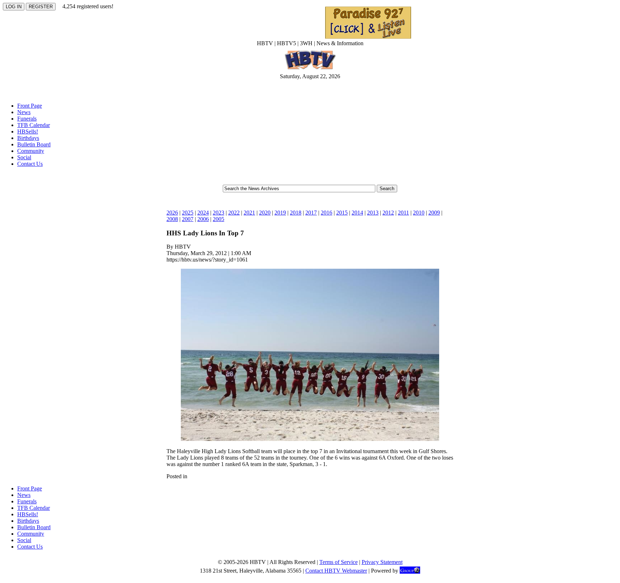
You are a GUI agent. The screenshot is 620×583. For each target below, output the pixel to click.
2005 (218, 219)
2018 (295, 213)
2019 (280, 213)
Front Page (29, 106)
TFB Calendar (33, 125)
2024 (203, 213)
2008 (172, 219)
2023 (218, 213)
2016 (326, 213)
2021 (249, 213)
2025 (187, 213)
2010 (418, 213)
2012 (388, 213)
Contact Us (30, 164)
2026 (172, 213)
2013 (373, 213)
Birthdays (28, 138)
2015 (342, 213)
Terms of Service (338, 562)
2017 (311, 213)
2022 (234, 213)
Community (30, 151)
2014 (357, 213)
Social (24, 157)
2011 (403, 213)
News (23, 112)
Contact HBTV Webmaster (336, 571)
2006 (203, 219)
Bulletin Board (34, 144)
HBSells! (27, 131)
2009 (434, 213)
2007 (187, 219)
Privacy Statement (382, 562)
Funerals (27, 119)
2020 (265, 213)
